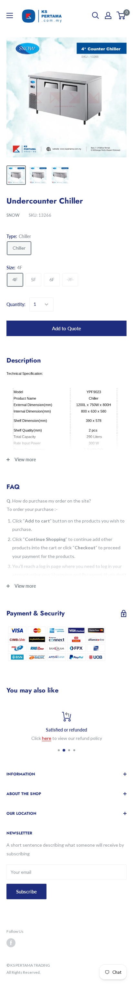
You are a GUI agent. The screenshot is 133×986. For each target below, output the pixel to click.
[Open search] (95, 15)
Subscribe (26, 891)
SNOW (12, 215)
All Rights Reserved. (23, 972)
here (46, 738)
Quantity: (16, 304)
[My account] (108, 15)
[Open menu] (9, 15)
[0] (121, 15)
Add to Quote (66, 328)
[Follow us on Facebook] (10, 942)
